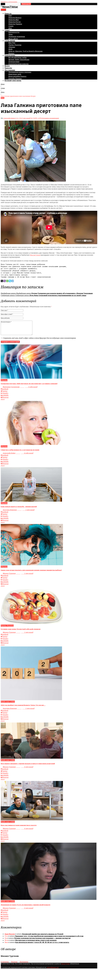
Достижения (10, 70)
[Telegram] (12, 281)
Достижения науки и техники (19, 72)
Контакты (24, 962)
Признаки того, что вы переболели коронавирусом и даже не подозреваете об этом (49, 936)
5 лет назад (25, 510)
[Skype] (10, 281)
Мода (10, 49)
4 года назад (24, 453)
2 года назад (28, 387)
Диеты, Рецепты (14, 45)
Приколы (8, 68)
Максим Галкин (35, 255)
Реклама (14, 962)
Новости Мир (13, 20)
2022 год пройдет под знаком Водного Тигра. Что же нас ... (23, 705)
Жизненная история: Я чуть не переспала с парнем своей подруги (25, 905)
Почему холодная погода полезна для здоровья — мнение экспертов (42, 938)
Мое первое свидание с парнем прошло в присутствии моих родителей (28, 763)
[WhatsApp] (7, 281)
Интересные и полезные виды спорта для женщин (36, 940)
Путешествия (13, 62)
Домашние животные (16, 36)
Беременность (13, 32)
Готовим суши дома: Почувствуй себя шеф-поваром (20, 629)
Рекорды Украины (15, 78)
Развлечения (10, 55)
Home (2, 84)
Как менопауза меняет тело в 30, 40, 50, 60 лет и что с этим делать (42, 942)
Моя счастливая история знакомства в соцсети (18, 825)
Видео (7, 66)
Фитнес (11, 53)
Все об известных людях (17, 57)
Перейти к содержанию (9, 2)
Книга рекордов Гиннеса (17, 76)
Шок (10, 28)
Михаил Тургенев (9, 573)
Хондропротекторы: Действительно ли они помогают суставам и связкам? (29, 383)
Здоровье (11, 47)
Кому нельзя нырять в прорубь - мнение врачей (19, 506)
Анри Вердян (10, 934)
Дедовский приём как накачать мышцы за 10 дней (42, 934)
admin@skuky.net (53, 967)
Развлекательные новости (18, 64)
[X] (2, 281)
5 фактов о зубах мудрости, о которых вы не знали (20, 450)
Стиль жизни (10, 41)
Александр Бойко (9, 118)
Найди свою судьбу (8, 702)
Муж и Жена (13, 39)
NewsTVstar (65, 964)
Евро (10, 15)
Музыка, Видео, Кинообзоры (18, 60)
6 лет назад (24, 767)
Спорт (10, 26)
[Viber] (4, 281)
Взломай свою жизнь (13, 81)
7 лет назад (26, 118)
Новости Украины (15, 24)
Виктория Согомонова (11, 387)
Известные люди (14, 74)
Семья (7, 30)
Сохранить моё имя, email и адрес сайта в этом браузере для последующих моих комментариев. (39, 338)
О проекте (5, 962)
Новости (8, 13)
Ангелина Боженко (10, 510)
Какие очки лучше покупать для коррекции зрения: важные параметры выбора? (31, 570)
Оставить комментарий (50, 118)
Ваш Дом (11, 43)
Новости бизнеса (14, 18)
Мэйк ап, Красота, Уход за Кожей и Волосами (25, 51)
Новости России (14, 22)
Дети (10, 34)
